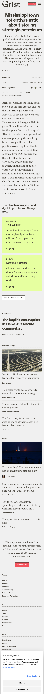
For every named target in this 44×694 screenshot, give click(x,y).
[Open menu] (40, 4)
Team (4, 613)
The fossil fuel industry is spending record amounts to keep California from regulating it (21, 505)
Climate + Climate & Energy (32, 82)
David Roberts (7, 334)
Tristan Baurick (7, 495)
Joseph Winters (8, 513)
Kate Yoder (11, 476)
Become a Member (9, 646)
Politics (5, 583)
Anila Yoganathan (8, 397)
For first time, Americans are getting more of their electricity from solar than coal (20, 422)
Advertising (6, 649)
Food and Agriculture (10, 596)
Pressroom (6, 626)
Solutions (5, 586)
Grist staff (6, 71)
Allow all (22, 683)
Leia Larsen (6, 383)
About (4, 610)
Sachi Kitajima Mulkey (10, 411)
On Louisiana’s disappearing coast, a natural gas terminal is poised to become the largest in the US (22, 487)
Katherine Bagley (8, 527)
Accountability (7, 590)
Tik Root (5, 429)
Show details (32, 676)
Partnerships (7, 623)
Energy (4, 580)
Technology (19, 334)
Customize (20, 689)
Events (4, 643)
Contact (5, 616)
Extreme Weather (8, 593)
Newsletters (6, 640)
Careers (5, 619)
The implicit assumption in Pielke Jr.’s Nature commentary (21, 323)
